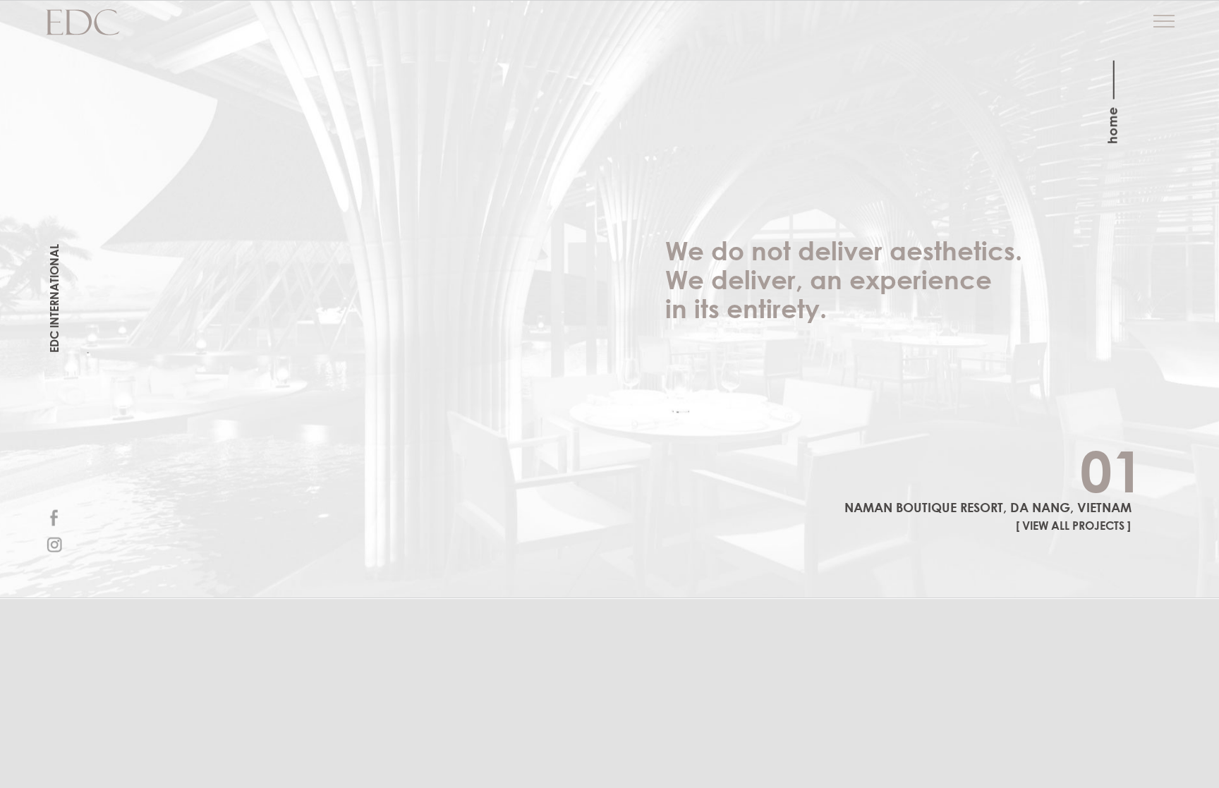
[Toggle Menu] (1164, 21)
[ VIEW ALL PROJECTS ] (1073, 526)
